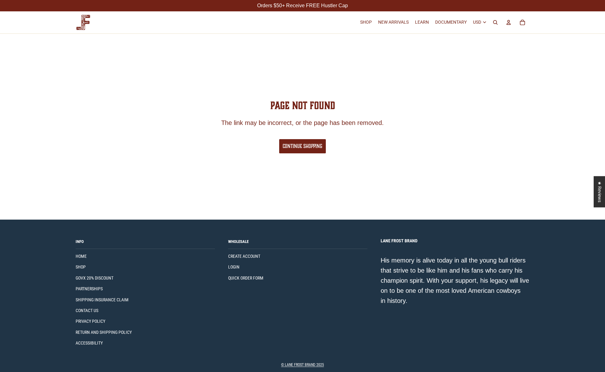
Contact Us (87, 310)
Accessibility (89, 342)
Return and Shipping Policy (104, 332)
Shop (81, 266)
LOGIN (233, 266)
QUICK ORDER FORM (245, 277)
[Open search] (495, 22)
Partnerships (89, 288)
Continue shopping (302, 146)
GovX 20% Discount (94, 277)
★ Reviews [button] (599, 191)
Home (81, 256)
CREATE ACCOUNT (244, 256)
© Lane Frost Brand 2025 (302, 365)
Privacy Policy (90, 321)
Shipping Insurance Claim (102, 299)
